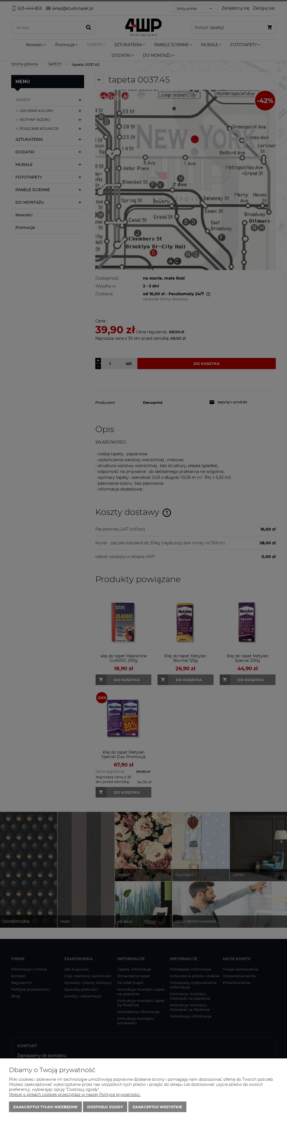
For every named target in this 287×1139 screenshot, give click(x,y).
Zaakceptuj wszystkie (157, 1107)
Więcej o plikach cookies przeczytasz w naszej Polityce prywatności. (75, 1094)
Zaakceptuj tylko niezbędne (45, 1107)
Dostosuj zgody (105, 1107)
